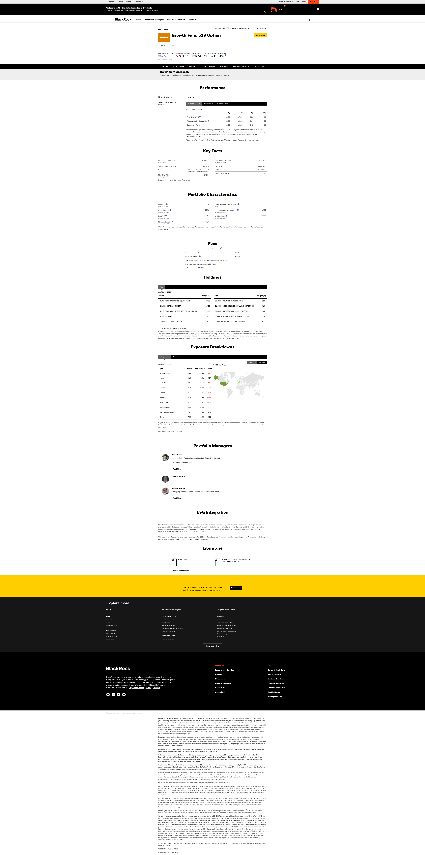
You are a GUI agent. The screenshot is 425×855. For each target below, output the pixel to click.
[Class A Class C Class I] (166, 46)
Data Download (261, 28)
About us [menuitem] (193, 20)
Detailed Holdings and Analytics (174, 328)
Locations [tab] (252, 362)
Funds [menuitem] (138, 20)
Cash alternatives (111, 633)
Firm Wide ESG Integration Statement (190, 529)
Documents (259, 66)
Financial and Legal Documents (240, 28)
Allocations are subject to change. (211, 427)
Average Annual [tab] (194, 103)
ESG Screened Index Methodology (207, 812)
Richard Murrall (178, 488)
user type (155, 10)
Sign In (312, 2)
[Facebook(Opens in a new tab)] (108, 694)
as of (188, 109)
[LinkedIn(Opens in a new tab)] (113, 694)
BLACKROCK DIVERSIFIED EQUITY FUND (175, 301)
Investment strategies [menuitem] (154, 20)
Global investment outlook (225, 623)
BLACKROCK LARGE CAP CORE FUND (229, 301)
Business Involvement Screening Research (179, 812)
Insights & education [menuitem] (176, 20)
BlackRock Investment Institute (226, 625)
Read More (177, 469)
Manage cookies (275, 697)
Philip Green (177, 455)
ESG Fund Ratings (238, 810)
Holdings (224, 66)
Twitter (148, 688)
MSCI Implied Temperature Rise (245, 812)
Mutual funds (110, 620)
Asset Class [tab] (177, 357)
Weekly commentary (223, 620)
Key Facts (193, 66)
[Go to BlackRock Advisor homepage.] (118, 670)
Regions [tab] (262, 362)
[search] (308, 20)
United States (300, 1)
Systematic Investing (168, 631)
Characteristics (209, 66)
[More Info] (225, 55)
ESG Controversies (226, 812)
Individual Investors (284, 1)
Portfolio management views (226, 634)
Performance (178, 66)
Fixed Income (166, 623)
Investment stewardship (224, 628)
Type (161, 368)
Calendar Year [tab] (222, 103)
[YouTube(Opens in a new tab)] (124, 694)
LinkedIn (156, 688)
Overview (164, 66)
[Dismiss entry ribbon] (318, 9)
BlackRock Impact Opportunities (172, 620)
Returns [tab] (190, 97)
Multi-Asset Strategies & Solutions (172, 628)
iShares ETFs (110, 623)
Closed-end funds (111, 625)
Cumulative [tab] (208, 103)
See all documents (181, 571)
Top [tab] (161, 287)
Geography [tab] (164, 357)
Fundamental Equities (169, 625)
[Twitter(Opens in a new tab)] (118, 694)
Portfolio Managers (241, 66)
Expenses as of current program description (174, 180)
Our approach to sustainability (226, 631)
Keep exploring (212, 646)
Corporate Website (136, 688)
